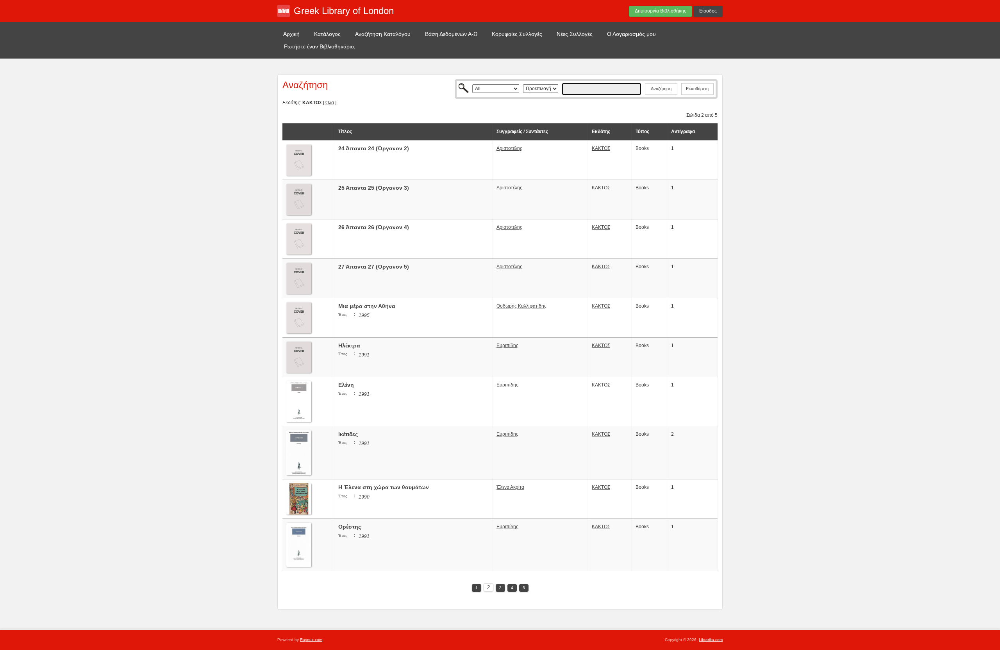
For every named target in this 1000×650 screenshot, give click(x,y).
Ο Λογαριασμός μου (631, 34)
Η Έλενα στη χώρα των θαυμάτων (383, 487)
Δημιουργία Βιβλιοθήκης (660, 11)
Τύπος (642, 131)
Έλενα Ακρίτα (510, 487)
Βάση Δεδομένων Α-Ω (451, 34)
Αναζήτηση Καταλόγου (383, 34)
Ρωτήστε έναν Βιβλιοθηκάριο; (319, 46)
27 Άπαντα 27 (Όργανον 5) (373, 267)
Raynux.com (311, 640)
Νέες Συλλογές (575, 34)
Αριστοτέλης (509, 148)
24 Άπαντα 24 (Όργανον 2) (373, 148)
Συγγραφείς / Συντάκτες (522, 131)
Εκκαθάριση (697, 88)
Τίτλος (345, 131)
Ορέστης (349, 527)
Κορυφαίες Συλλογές (517, 34)
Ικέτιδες (348, 434)
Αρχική (291, 34)
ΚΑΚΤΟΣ (601, 148)
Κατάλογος (327, 34)
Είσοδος (708, 11)
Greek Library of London (344, 10)
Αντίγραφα (683, 131)
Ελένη (346, 385)
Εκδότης (601, 131)
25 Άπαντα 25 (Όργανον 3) (373, 188)
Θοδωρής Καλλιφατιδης (521, 306)
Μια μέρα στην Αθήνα (366, 306)
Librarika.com (711, 640)
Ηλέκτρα (349, 345)
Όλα (329, 102)
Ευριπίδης (507, 345)
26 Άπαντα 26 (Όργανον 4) (373, 227)
